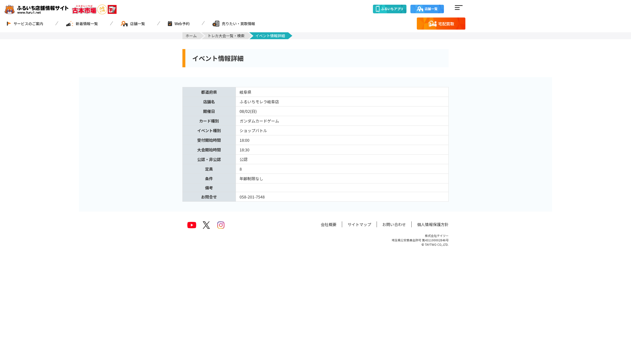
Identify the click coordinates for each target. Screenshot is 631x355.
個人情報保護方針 (433, 224)
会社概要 (328, 224)
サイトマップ (359, 224)
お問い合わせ (394, 224)
